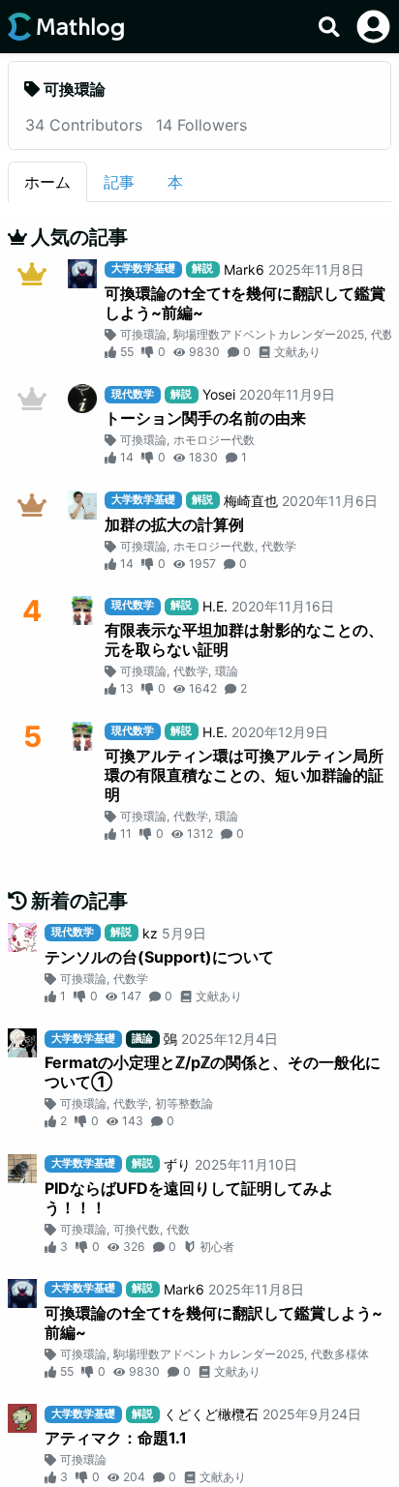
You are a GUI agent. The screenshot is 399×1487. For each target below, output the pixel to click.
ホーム (47, 182)
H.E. (215, 606)
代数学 (278, 546)
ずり (177, 1164)
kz (150, 933)
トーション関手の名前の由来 (205, 418)
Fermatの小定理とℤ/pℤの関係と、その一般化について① (213, 1072)
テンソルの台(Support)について (159, 957)
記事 (119, 182)
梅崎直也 (251, 500)
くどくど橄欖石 (211, 1414)
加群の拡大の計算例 (174, 524)
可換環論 (143, 334)
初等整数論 (184, 1103)
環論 (226, 671)
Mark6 (244, 269)
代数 (178, 1229)
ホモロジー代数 (214, 439)
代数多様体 (340, 1354)
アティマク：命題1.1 (116, 1437)
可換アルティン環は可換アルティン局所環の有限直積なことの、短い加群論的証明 (244, 775)
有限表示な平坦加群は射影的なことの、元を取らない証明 (244, 639)
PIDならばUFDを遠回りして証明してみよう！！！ (189, 1197)
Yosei (218, 394)
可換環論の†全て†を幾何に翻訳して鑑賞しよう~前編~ (245, 302)
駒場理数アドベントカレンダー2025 (268, 334)
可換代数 (136, 1229)
